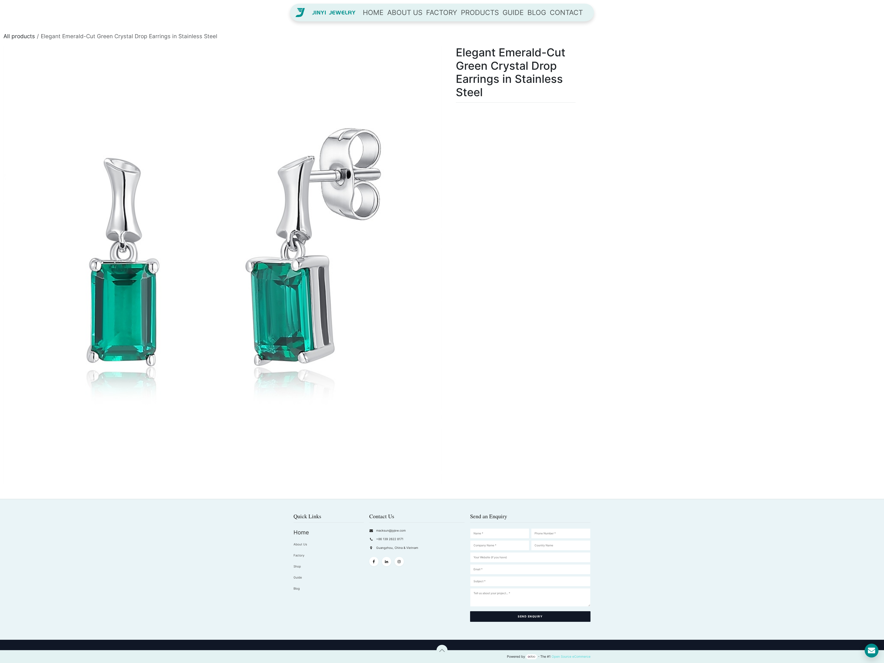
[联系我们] (871, 650)
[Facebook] (373, 561)
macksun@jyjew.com (391, 530)
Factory (299, 555)
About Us (300, 544)
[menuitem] (373, 13)
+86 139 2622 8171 (389, 539)
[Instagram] (399, 561)
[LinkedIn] (386, 561)
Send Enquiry (530, 616)
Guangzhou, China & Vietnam (397, 548)
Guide (298, 577)
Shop (297, 566)
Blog (297, 588)
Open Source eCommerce (571, 656)
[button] (442, 650)
